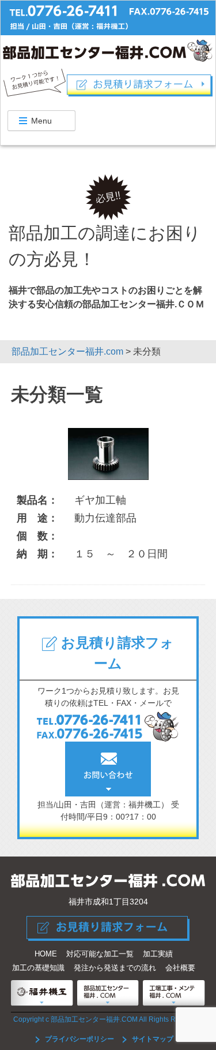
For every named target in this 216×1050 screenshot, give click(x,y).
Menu (41, 120)
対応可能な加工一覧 (100, 954)
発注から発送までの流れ (115, 967)
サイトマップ (151, 1039)
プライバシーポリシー (79, 1039)
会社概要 (180, 967)
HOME (46, 954)
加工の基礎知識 (38, 967)
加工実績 (158, 954)
